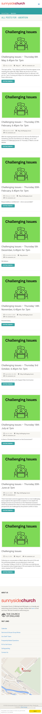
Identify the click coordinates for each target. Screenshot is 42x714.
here (33, 608)
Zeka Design (23, 707)
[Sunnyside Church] (14, 3)
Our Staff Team (6, 636)
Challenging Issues (11, 551)
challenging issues (26, 131)
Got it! (35, 711)
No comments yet (29, 65)
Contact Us (4, 652)
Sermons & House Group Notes (10, 632)
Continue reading (7, 81)
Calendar (4, 628)
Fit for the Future (6, 644)
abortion (25, 255)
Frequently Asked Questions (10, 640)
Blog (17, 65)
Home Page (5, 13)
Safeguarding (5, 648)
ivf (19, 65)
